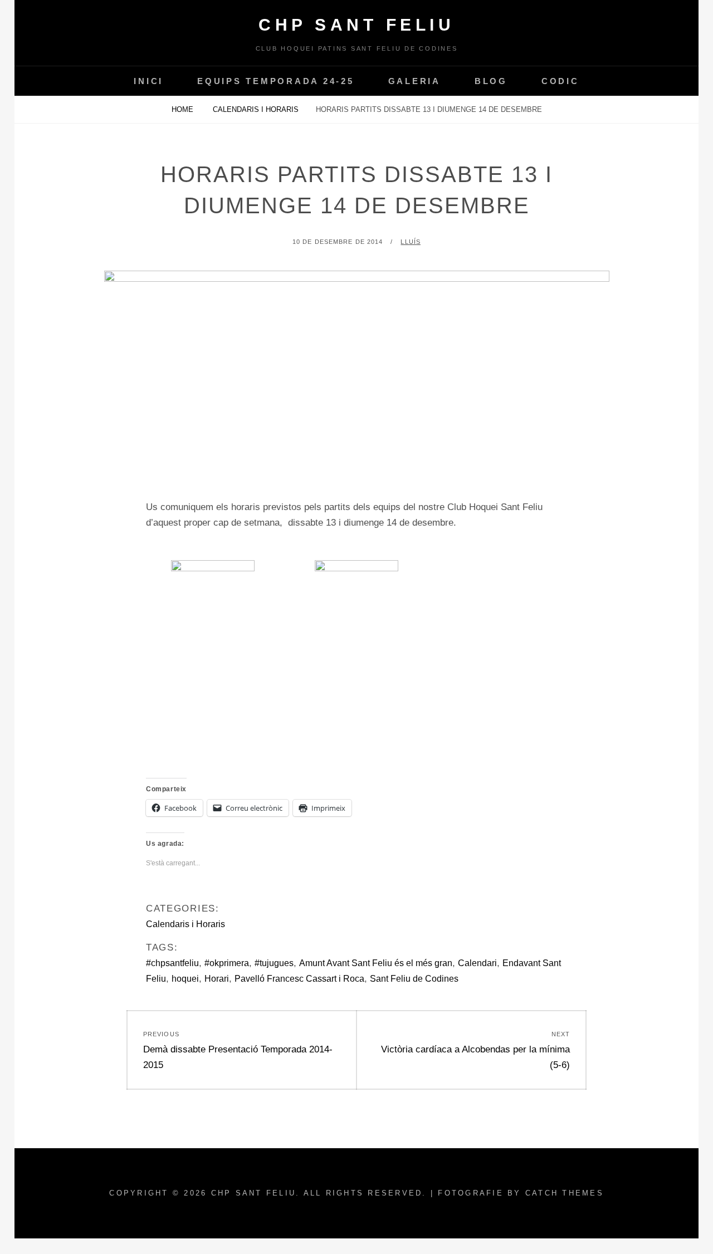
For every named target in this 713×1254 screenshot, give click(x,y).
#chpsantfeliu (172, 963)
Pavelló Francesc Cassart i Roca (299, 978)
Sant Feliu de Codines (414, 978)
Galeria (414, 81)
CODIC (560, 81)
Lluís (411, 241)
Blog (491, 81)
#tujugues (274, 963)
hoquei (185, 978)
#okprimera (226, 963)
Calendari (477, 963)
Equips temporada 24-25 (275, 81)
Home (184, 109)
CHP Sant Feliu (356, 25)
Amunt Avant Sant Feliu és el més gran (375, 963)
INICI (148, 81)
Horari (216, 978)
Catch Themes (564, 1193)
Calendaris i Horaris (256, 109)
